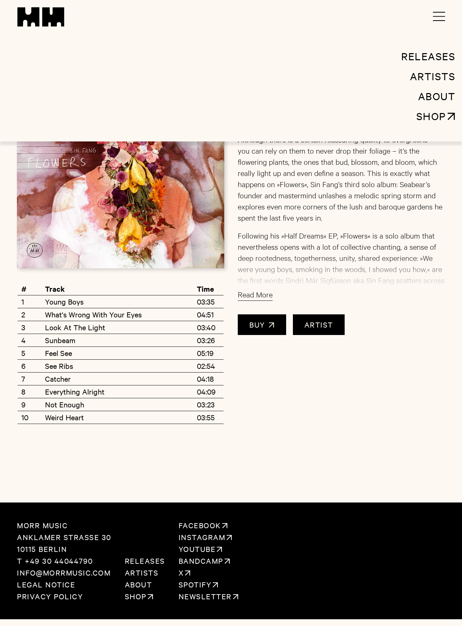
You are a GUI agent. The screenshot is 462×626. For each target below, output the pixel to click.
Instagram (202, 537)
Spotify (195, 584)
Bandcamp (201, 560)
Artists (142, 572)
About (138, 584)
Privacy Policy (50, 596)
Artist (318, 324)
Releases (145, 560)
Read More (255, 294)
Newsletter (205, 596)
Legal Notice (46, 584)
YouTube (197, 549)
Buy (258, 324)
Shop (135, 596)
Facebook (200, 525)
